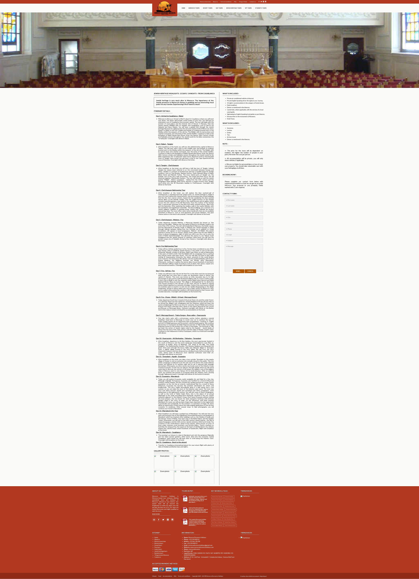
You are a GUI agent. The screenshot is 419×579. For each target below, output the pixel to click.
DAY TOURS (219, 8)
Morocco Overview (205, 1)
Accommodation (167, 576)
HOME (183, 8)
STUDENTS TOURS (261, 8)
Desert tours (158, 545)
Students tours (158, 553)
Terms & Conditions (226, 1)
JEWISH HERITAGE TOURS (234, 8)
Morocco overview (160, 541)
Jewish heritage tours (160, 551)
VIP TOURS (248, 8)
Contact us (253, 1)
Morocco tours (158, 543)
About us (157, 539)
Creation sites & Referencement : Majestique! (253, 576)
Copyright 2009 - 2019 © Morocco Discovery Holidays (207, 576)
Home (156, 537)
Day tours (157, 547)
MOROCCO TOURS (194, 8)
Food (159, 576)
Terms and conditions (184, 576)
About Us (215, 1)
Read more (156, 514)
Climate (154, 576)
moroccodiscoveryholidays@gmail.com (198, 545)
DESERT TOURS (207, 8)
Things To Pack (243, 1)
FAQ (235, 1)
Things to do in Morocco (161, 555)
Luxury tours (158, 549)
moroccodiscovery (192, 549)
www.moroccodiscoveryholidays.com (199, 547)
